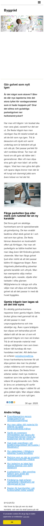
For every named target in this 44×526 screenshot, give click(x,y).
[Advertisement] (22, 55)
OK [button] (12, 522)
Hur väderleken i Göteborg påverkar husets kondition (20, 452)
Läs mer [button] (26, 517)
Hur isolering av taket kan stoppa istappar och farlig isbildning (20, 465)
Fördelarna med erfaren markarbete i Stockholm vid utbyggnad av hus (20, 481)
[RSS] (14, 402)
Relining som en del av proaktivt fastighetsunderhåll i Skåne (23, 458)
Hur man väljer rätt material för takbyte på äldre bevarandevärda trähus (22, 426)
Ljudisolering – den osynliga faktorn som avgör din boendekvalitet (21, 473)
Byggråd (10, 10)
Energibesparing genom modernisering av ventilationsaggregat (19, 418)
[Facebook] (7, 402)
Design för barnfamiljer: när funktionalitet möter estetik (21, 489)
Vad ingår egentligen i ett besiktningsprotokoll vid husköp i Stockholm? (23, 444)
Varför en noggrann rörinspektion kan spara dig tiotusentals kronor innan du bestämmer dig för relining (21, 435)
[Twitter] (10, 402)
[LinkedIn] (12, 402)
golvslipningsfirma (24, 355)
